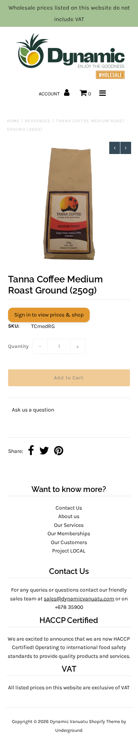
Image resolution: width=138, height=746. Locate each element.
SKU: (14, 326)
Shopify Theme (104, 721)
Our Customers (69, 542)
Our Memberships (69, 533)
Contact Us (69, 508)
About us (68, 516)
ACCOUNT (50, 94)
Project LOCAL (68, 551)
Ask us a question (33, 410)
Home (13, 120)
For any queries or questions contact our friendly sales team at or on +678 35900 (69, 598)
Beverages (38, 120)
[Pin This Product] (58, 451)
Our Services (69, 525)
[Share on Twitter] (44, 451)
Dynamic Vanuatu (69, 721)
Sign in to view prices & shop (49, 315)
